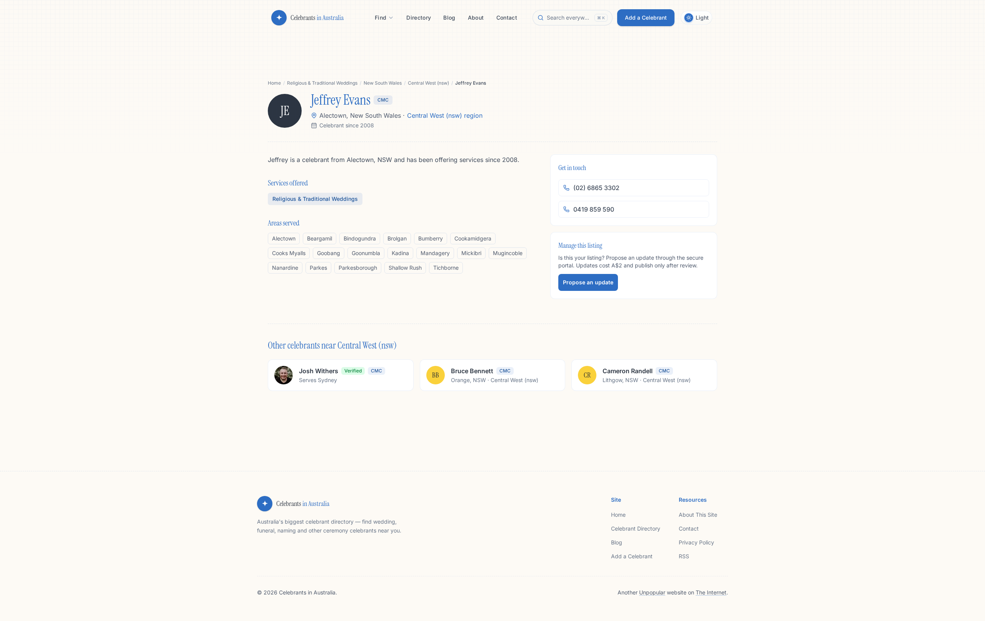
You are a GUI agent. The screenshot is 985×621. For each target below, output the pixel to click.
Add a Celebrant (632, 556)
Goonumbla (366, 253)
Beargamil (319, 238)
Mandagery (435, 253)
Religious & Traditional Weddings (322, 83)
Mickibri (471, 253)
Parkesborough (358, 267)
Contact (689, 528)
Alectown (284, 238)
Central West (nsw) (428, 83)
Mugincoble (508, 253)
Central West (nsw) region (444, 115)
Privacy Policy (696, 542)
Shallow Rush (405, 267)
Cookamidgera (472, 238)
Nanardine (285, 267)
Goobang (328, 253)
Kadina (400, 253)
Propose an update (588, 282)
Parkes (318, 267)
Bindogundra (360, 238)
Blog (616, 542)
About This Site (698, 514)
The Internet (711, 592)
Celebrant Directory (635, 528)
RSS (684, 556)
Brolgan (397, 238)
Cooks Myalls (289, 253)
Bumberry (430, 238)
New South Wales (383, 83)
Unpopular (652, 592)
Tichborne (446, 267)
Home (274, 83)
